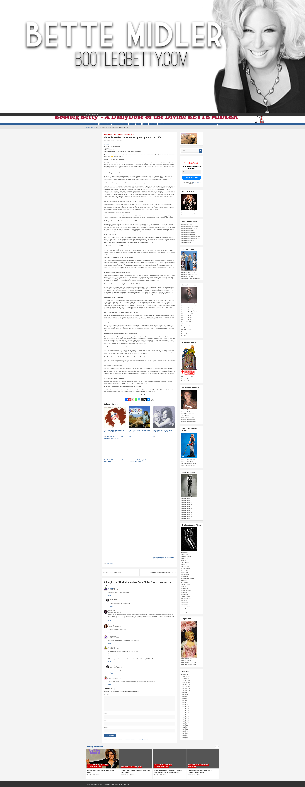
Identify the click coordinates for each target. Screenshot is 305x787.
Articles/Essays (118, 134)
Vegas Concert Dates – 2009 (188, 662)
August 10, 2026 (158, 774)
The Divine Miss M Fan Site (128, 766)
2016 (183, 710)
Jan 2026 (185, 690)
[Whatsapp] (136, 398)
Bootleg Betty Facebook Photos (189, 226)
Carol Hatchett (185, 554)
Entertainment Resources (187, 324)
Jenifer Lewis (184, 570)
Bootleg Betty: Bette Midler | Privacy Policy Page (116, 784)
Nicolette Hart (184, 594)
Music (127, 123)
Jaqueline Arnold (185, 568)
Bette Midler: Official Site (187, 215)
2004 (183, 734)
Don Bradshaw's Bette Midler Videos (190, 278)
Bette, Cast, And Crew (186, 658)
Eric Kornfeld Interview (187, 410)
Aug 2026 (185, 676)
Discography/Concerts (106, 123)
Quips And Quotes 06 (186, 508)
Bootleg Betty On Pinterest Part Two (190, 238)
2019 (183, 704)
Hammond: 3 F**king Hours (188, 411)
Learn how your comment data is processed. (136, 739)
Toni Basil (183, 610)
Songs (106, 766)
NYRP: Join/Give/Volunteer (188, 465)
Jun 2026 (185, 680)
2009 (183, 724)
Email (105, 720)
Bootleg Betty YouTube (187, 276)
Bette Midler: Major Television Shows (190, 312)
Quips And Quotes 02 (186, 500)
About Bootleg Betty (186, 224)
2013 (183, 716)
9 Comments (119, 140)
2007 (183, 728)
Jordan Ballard (184, 576)
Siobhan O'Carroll (185, 606)
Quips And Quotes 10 (186, 516)
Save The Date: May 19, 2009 (113, 572)
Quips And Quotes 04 (186, 504)
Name (105, 713)
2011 (183, 720)
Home (88, 123)
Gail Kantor (184, 564)
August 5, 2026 (191, 774)
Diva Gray (183, 560)
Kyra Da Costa (184, 582)
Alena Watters (184, 552)
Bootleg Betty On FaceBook (188, 232)
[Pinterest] (129, 398)
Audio (89, 766)
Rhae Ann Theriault (186, 598)
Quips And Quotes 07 (186, 510)
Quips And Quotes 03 (186, 502)
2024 (183, 694)
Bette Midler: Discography (187, 308)
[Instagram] (139, 398)
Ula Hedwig (184, 612)
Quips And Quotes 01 (186, 498)
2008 (183, 726)
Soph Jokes (184, 336)
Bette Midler (110, 563)
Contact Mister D (163, 123)
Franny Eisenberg (185, 562)
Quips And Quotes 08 (186, 512)
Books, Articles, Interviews (188, 322)
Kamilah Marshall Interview (188, 413)
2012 (183, 718)
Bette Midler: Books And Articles (189, 306)
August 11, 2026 (125, 774)
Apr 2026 (185, 684)
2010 (183, 722)
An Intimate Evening (193, 766)
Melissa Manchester (186, 590)
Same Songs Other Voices (188, 380)
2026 (183, 674)
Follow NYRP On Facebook (188, 459)
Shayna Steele (184, 604)
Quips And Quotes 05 (186, 506)
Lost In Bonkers (185, 415)
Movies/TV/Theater (94, 123)
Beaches (127, 764)
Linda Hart (183, 586)
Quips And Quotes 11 (186, 518)
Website (106, 727)
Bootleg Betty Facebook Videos (189, 274)
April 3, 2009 (107, 140)
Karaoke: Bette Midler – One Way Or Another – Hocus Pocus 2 (166, 771)
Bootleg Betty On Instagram (188, 234)
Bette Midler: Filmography (187, 310)
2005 (183, 732)
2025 (183, 692)
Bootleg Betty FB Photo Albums (189, 228)
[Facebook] (126, 398)
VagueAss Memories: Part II (188, 421)
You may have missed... (95, 747)
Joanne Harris (184, 572)
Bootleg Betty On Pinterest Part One (190, 236)
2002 (183, 738)
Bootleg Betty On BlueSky (187, 230)
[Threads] (145, 398)
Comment (107, 694)
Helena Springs (185, 566)
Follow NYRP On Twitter (187, 461)
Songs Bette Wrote (186, 334)
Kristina (110, 588)
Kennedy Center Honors (187, 326)
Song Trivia (184, 332)
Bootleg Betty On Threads (187, 240)
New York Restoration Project (188, 463)
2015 (183, 712)
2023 (183, 696)
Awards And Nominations (119, 123)
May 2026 (185, 682)
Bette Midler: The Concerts (188, 316)
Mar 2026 (185, 686)
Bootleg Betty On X (186, 242)
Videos (133, 123)
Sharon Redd (184, 602)
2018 (183, 706)
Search (200, 151)
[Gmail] (132, 398)
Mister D (113, 140)
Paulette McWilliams (186, 596)
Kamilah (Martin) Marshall (187, 578)
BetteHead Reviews (186, 660)
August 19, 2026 (91, 774)
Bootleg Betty (98, 784)
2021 (183, 700)
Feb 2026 (185, 688)
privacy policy (196, 182)
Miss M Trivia (184, 328)
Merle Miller (184, 592)
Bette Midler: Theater (186, 320)
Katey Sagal (184, 580)
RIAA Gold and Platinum (187, 330)
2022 (183, 698)
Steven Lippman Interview (187, 417)
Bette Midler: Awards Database (189, 211)
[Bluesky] (148, 398)
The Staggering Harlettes (187, 608)
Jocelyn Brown (185, 574)
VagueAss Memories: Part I (188, 419)
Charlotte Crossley (186, 556)
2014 (183, 714)
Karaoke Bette (184, 379)
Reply (109, 595)
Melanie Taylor (184, 588)
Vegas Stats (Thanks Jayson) (188, 664)
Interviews (127, 134)
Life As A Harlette (185, 584)
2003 (183, 736)
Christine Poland (185, 558)
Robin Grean (184, 600)
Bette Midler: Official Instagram (189, 213)
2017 (183, 708)
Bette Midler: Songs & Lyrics (188, 314)
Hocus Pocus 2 (171, 764)
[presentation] (216, 747)
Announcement (108, 134)
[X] (142, 398)
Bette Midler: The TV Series (188, 272)
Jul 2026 (185, 678)
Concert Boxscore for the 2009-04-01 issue (162, 572)
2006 (183, 730)
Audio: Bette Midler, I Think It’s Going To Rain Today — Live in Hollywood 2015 (134, 771)
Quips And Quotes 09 (186, 514)
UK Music (106, 144)
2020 (183, 702)
